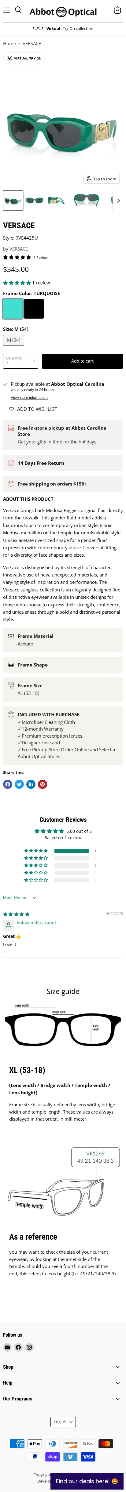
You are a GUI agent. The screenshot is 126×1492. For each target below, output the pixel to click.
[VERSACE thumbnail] (13, 200)
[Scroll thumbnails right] (117, 201)
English (60, 1422)
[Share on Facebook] (7, 784)
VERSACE (18, 249)
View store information (29, 398)
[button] (17, 283)
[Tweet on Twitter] (19, 784)
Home (9, 43)
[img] (16, 914)
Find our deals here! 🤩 (87, 1481)
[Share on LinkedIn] (30, 784)
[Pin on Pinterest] (42, 784)
